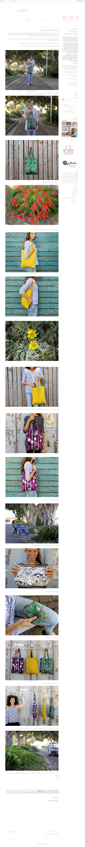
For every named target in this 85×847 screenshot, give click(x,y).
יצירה (77, 180)
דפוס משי (65, 181)
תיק (38, 792)
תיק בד (36, 792)
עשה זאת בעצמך (75, 184)
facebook (76, 92)
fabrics (76, 176)
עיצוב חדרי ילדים (64, 182)
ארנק (55, 792)
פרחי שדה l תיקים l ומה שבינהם (69, 197)
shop (77, 90)
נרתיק (47, 792)
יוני (74, 203)
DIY (65, 180)
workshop (76, 177)
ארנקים (52, 792)
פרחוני (44, 792)
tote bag (28, 792)
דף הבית (32, 831)
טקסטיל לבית (75, 174)
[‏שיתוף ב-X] (41, 791)
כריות (70, 173)
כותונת (33, 773)
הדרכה (68, 178)
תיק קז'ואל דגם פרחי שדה (32, 91)
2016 (75, 190)
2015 (75, 192)
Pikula (8, 773)
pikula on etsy (32, 589)
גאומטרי (72, 178)
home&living (71, 176)
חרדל (49, 792)
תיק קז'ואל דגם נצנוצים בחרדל (31, 273)
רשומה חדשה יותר (55, 831)
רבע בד (69, 184)
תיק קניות (32, 792)
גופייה (68, 181)
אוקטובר (73, 196)
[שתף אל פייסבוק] (39, 791)
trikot (63, 176)
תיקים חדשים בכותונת (32, 681)
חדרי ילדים (64, 178)
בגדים (71, 181)
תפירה (76, 173)
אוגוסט (73, 201)
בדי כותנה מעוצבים (68, 177)
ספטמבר (73, 200)
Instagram (76, 94)
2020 (75, 189)
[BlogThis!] (42, 791)
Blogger (40, 843)
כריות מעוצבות (68, 174)
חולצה (63, 181)
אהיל (74, 181)
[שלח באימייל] (43, 791)
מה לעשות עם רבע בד (70, 182)
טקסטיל (63, 173)
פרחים (41, 792)
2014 (75, 194)
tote (26, 792)
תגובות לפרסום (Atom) (50, 834)
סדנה (63, 174)
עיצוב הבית (73, 180)
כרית (75, 182)
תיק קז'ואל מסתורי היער (32, 454)
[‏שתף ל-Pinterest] (38, 791)
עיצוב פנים (68, 180)
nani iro (63, 180)
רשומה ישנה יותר (10, 831)
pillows (77, 181)
